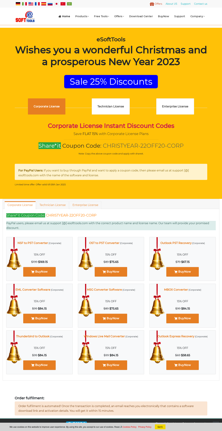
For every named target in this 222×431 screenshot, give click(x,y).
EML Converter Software (32, 289)
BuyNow (41, 271)
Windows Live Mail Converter (104, 336)
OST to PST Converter (104, 243)
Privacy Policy (144, 426)
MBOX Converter (176, 289)
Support (179, 16)
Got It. (160, 426)
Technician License (53, 205)
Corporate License (20, 205)
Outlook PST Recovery (176, 243)
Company (196, 16)
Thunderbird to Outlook (33, 336)
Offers (118, 16)
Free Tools (101, 16)
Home (65, 16)
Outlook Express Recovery (175, 336)
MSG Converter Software (104, 289)
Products (81, 16)
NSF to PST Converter (33, 243)
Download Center (141, 16)
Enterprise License (85, 205)
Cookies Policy (129, 426)
